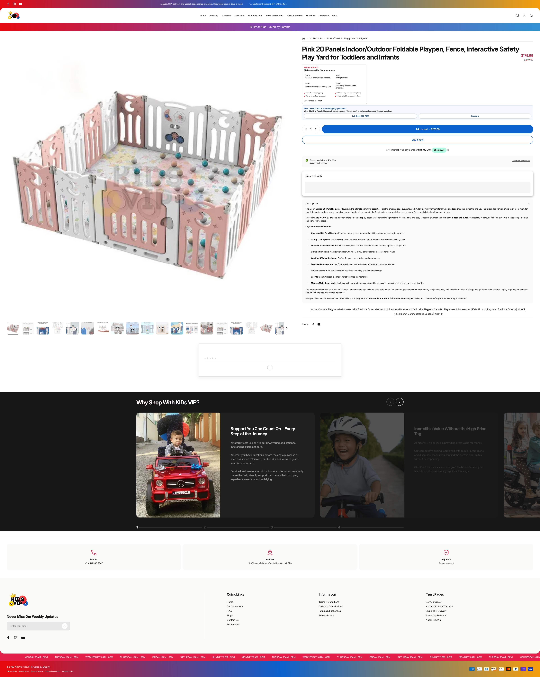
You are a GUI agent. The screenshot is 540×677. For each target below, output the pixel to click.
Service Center (433, 601)
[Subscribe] (65, 626)
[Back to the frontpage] (303, 38)
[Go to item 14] (207, 328)
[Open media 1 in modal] (148, 178)
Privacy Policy (326, 615)
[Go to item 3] (43, 328)
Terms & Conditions (329, 601)
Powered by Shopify (40, 667)
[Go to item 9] (132, 328)
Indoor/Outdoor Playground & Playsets (347, 38)
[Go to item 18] (266, 328)
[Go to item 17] (251, 328)
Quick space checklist (313, 101)
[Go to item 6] (87, 328)
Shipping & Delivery (436, 610)
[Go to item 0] (13, 328)
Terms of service (37, 671)
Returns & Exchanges (330, 610)
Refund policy (24, 671)
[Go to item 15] (221, 328)
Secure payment (446, 563)
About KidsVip (433, 619)
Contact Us (232, 619)
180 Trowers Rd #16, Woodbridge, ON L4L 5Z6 (270, 563)
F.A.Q (229, 610)
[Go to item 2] (28, 328)
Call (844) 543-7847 (360, 116)
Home (230, 601)
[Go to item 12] (177, 328)
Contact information (52, 671)
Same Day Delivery (436, 615)
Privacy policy (12, 671)
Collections (316, 38)
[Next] (282, 185)
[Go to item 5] (72, 328)
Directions (475, 116)
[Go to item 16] (236, 328)
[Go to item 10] (147, 328)
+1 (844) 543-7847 (94, 563)
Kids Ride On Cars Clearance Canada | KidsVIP (418, 313)
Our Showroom (235, 606)
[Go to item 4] (57, 328)
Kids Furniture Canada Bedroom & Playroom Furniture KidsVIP (385, 309)
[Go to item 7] (102, 328)
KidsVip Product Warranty (439, 606)
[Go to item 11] (162, 328)
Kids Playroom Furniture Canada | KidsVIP (504, 309)
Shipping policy (67, 671)
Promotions (233, 624)
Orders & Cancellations (331, 606)
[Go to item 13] (192, 328)
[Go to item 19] (281, 328)
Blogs (230, 615)
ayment (447, 559)
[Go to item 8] (117, 328)
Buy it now (417, 139)
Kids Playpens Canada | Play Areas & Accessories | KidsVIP (449, 309)
